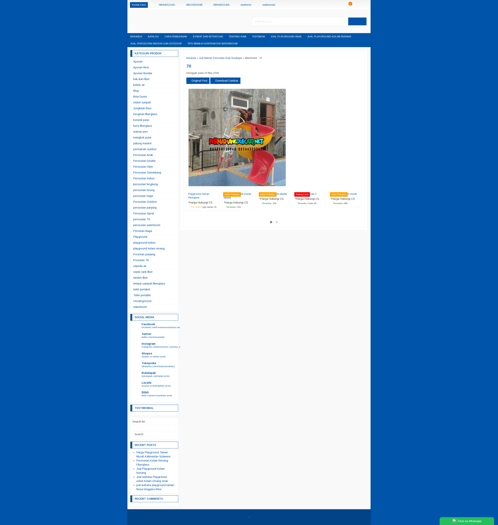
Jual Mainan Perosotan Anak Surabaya (220, 58)
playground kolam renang (149, 248)
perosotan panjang (145, 207)
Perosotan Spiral (143, 213)
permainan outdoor (145, 149)
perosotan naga (143, 195)
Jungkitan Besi (142, 108)
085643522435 (167, 5)
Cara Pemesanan (176, 36)
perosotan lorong (143, 190)
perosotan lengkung (145, 184)
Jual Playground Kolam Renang (329, 36)
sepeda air (139, 266)
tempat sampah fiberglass (149, 283)
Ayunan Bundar (142, 73)
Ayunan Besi (141, 67)
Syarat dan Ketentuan (208, 36)
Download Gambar (226, 80)
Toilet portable (142, 295)
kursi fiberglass (142, 125)
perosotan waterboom (146, 225)
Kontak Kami (139, 5)
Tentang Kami (237, 36)
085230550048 (194, 5)
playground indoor (144, 242)
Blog (136, 90)
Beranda (136, 36)
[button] (357, 21)
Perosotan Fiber (143, 166)
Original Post (199, 80)
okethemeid (268, 5)
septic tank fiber (143, 271)
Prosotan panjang (144, 254)
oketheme (245, 5)
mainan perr (140, 131)
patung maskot (142, 143)
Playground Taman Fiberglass (198, 196)
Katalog (153, 36)
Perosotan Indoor (144, 178)
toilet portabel (141, 289)
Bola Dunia (140, 96)
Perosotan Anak (143, 155)
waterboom (140, 306)
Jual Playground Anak (286, 36)
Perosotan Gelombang (147, 172)
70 (188, 66)
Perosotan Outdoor (145, 201)
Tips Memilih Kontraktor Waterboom (213, 43)
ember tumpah (142, 102)
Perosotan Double (144, 160)
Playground (140, 236)
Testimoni (258, 36)
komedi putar (141, 120)
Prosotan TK (141, 260)
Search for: (139, 421)
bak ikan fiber (141, 79)
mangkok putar (142, 137)
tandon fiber (140, 277)
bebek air (139, 84)
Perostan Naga (142, 231)
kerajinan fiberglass (145, 114)
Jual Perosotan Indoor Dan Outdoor (156, 43)
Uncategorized (142, 301)
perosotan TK (141, 219)
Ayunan (138, 61)
